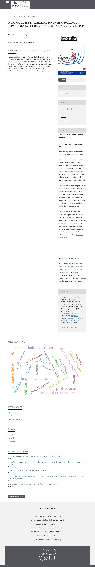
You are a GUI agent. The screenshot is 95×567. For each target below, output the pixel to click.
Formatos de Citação (70, 327)
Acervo (17, 16)
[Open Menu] (7, 2)
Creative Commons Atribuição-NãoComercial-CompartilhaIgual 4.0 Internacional (71, 269)
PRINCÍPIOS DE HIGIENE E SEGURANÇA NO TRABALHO (28, 470)
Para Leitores (12, 412)
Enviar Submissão (16, 497)
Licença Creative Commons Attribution (71, 171)
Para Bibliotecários (14, 419)
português (12, 441)
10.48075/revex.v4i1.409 (69, 313)
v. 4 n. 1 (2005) (26, 16)
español (11, 438)
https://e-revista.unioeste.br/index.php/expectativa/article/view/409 (72, 318)
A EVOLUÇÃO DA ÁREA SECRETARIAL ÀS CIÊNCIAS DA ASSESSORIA (33, 484)
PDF (63, 80)
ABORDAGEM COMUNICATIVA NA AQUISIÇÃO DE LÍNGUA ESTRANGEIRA (35, 456)
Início (10, 16)
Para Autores (12, 416)
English (10, 434)
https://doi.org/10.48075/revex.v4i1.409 (25, 43)
